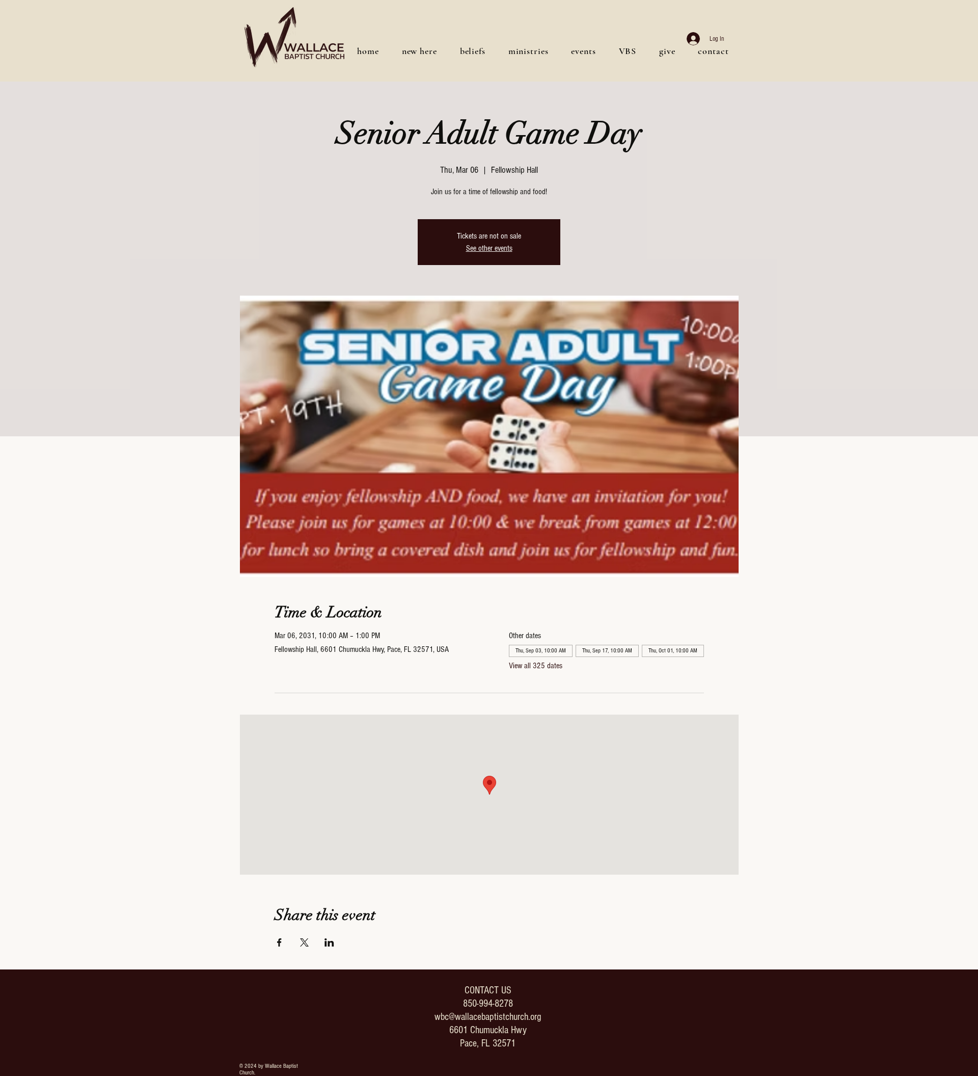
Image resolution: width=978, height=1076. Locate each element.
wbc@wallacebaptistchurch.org (487, 1016)
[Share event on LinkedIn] (329, 942)
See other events (489, 248)
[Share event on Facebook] (279, 942)
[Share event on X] (304, 942)
